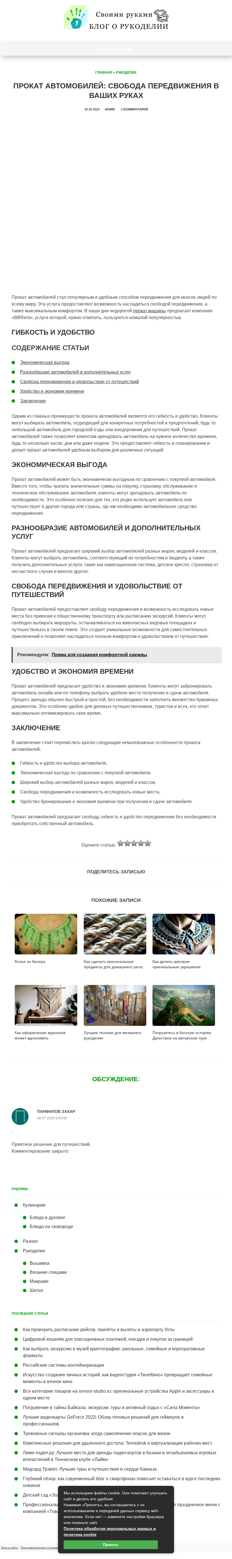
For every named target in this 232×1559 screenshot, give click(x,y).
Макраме (39, 1281)
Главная (103, 73)
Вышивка (40, 1263)
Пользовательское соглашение (42, 1547)
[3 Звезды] (134, 843)
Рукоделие (126, 73)
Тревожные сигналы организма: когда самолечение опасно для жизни (96, 1433)
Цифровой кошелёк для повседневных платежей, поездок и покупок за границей (108, 1339)
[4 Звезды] (141, 843)
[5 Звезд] (147, 843)
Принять (111, 1545)
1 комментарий (134, 109)
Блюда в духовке (47, 1217)
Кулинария (34, 1205)
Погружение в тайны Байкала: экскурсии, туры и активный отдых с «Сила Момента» (111, 1407)
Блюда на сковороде (51, 1226)
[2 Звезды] (127, 843)
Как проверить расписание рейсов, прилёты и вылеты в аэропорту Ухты (99, 1329)
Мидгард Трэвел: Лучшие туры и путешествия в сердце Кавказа (90, 1469)
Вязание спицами (48, 1272)
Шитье (36, 1290)
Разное (30, 1241)
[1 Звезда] (120, 843)
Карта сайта (9, 1547)
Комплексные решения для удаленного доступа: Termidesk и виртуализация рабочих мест (117, 1443)
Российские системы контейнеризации (63, 1365)
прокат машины (149, 310)
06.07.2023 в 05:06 (52, 1118)
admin (110, 109)
